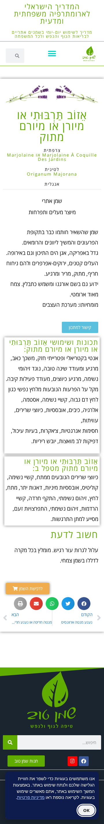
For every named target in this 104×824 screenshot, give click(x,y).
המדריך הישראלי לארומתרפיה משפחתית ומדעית (52, 13)
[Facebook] (84, 761)
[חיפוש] (10, 742)
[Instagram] (72, 761)
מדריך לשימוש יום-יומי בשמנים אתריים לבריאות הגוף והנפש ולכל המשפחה (52, 34)
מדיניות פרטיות (30, 797)
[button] (52, 53)
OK (86, 810)
